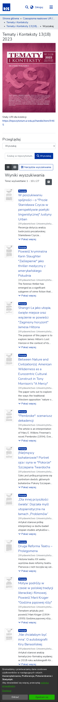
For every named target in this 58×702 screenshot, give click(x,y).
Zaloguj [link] (39, 7)
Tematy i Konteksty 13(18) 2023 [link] (22, 26)
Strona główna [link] (11, 18)
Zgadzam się (41, 697)
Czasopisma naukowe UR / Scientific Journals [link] (39, 18)
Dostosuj (6, 690)
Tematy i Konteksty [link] (17, 22)
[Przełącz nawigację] (51, 7)
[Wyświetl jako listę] (8, 167)
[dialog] (29, 684)
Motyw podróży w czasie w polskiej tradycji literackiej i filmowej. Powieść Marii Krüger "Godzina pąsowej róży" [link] (35, 593)
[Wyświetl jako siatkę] (14, 167)
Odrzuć (15, 697)
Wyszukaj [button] (45, 156)
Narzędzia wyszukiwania (37, 167)
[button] (6, 7)
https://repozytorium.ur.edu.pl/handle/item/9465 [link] (28, 122)
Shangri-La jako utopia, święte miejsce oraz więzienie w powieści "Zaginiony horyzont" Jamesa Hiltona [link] (34, 317)
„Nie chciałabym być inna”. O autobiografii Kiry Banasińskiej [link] (32, 639)
